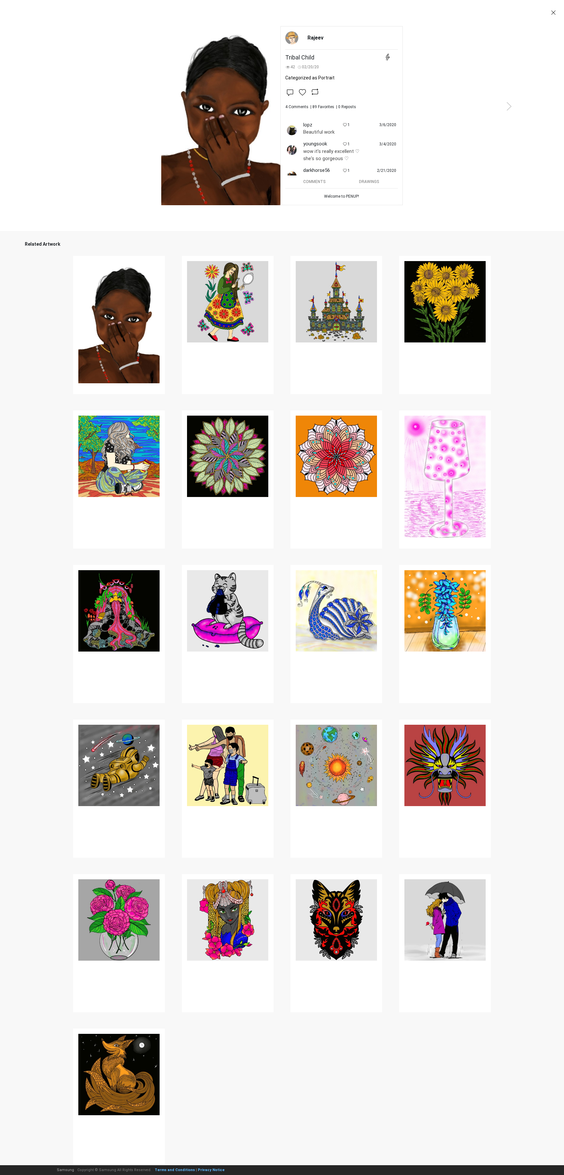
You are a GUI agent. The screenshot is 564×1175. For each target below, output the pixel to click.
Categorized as (310, 77)
